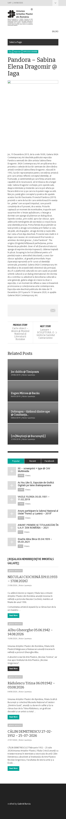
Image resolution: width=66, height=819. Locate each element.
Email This (53, 311)
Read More (13, 615)
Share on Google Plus (33, 311)
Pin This (43, 311)
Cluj (10, 52)
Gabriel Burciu (24, 804)
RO (57, 31)
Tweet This (23, 311)
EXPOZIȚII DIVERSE (30, 52)
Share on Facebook (13, 311)
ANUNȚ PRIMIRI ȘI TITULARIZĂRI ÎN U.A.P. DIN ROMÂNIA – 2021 (38, 526)
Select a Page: (55, 3)
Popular (16, 461)
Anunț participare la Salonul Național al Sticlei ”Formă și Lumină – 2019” (38, 512)
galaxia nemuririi (15, 571)
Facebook (49, 461)
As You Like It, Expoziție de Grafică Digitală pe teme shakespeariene (36, 484)
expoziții (17, 52)
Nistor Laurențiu (25, 585)
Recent (32, 461)
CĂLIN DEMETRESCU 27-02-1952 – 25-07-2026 (30, 733)
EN (53, 31)
